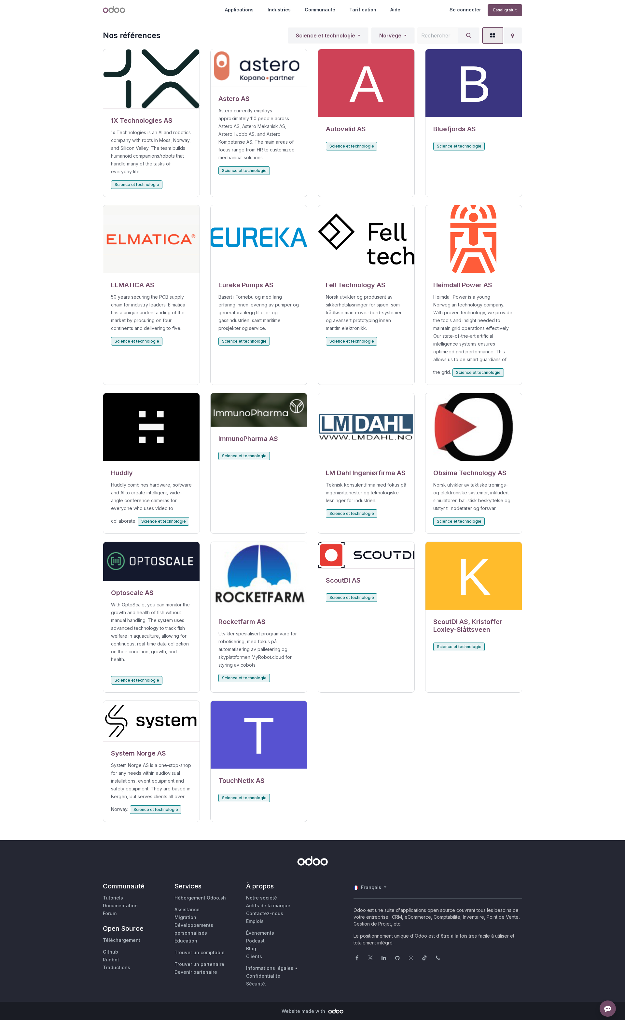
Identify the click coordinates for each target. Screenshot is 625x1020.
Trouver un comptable (199, 952)
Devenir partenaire (195, 972)
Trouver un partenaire (199, 964)
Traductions (116, 967)
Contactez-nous (264, 913)
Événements (260, 933)
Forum (110, 913)
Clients (254, 956)
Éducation (185, 940)
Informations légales (269, 968)
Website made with (304, 1011)
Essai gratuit (505, 9)
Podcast (255, 940)
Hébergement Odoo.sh (200, 897)
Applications (239, 9)
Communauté (320, 9)
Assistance (187, 909)
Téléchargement (121, 940)
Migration (185, 917)
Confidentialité (263, 976)
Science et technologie (325, 35)
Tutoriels (113, 897)
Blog (251, 948)
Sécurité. (256, 983)
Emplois (255, 921)
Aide (395, 9)
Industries (279, 9)
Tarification (362, 9)
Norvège (390, 35)
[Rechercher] (468, 35)
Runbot (111, 959)
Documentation (120, 905)
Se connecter (465, 9)
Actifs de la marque (268, 905)
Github (110, 952)
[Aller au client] (151, 79)
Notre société (261, 897)
